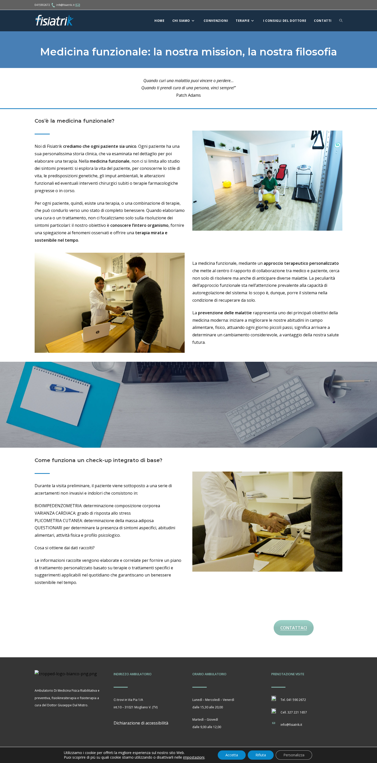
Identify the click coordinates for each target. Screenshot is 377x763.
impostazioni (193, 757)
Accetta (231, 754)
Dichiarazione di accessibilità (141, 723)
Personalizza (293, 754)
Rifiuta (260, 754)
